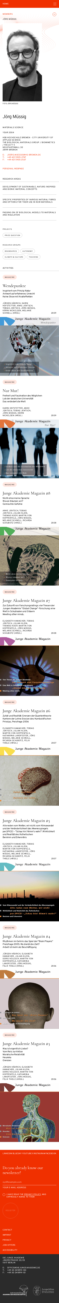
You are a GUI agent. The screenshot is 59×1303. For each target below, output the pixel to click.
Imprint (7, 1235)
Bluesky (17, 1153)
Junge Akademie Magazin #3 (26, 1043)
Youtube (27, 1153)
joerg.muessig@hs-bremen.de (24, 155)
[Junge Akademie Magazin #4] (29, 999)
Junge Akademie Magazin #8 (26, 493)
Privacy (7, 1240)
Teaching (33, 257)
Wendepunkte (14, 285)
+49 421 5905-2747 (16, 157)
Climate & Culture (14, 257)
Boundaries (11, 251)
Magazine (10, 277)
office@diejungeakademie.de (23, 1268)
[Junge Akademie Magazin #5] (29, 892)
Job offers (9, 1245)
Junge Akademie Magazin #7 (26, 600)
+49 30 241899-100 (16, 1270)
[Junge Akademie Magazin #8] (29, 556)
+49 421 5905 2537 (16, 160)
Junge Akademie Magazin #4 (26, 936)
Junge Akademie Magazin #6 (26, 710)
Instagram (39, 1153)
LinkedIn (7, 1153)
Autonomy (27, 251)
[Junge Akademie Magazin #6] (29, 776)
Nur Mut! (11, 390)
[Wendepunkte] (29, 346)
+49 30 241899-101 (16, 1272)
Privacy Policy (32, 1194)
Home (6, 4)
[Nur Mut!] (29, 449)
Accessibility (10, 1250)
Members (8, 14)
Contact (7, 1230)
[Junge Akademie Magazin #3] (29, 1112)
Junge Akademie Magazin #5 (26, 820)
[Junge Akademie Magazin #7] (29, 666)
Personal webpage (13, 168)
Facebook (51, 1153)
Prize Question (12, 235)
